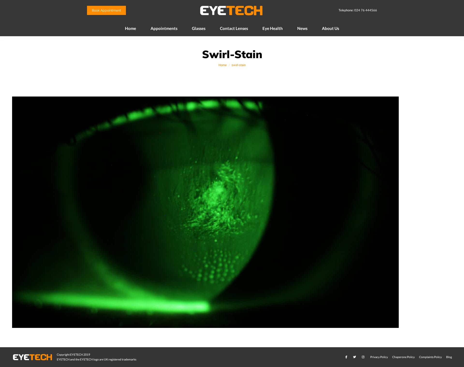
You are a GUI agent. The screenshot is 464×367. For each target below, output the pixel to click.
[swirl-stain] (232, 212)
